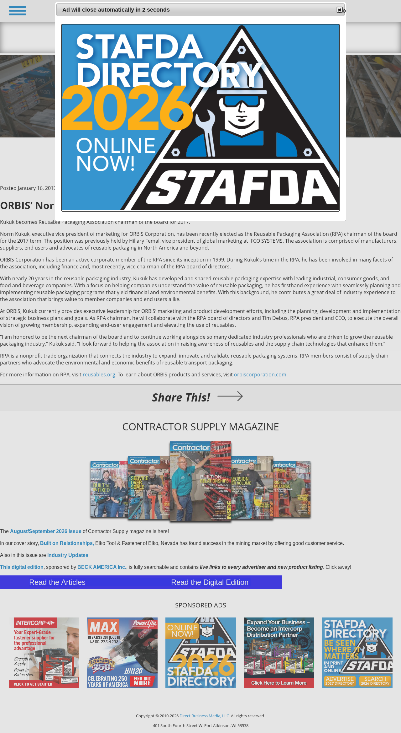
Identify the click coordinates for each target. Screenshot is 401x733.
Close (340, 10)
